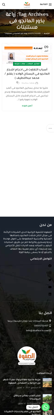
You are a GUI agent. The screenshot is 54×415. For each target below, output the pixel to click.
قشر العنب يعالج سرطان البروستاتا (27, 397)
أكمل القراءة (27, 106)
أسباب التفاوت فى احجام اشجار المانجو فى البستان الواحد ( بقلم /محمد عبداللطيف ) (27, 73)
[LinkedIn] (50, 295)
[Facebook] (50, 267)
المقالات (30, 63)
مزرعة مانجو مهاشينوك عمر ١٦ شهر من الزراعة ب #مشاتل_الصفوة (21, 381)
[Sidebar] (50, 128)
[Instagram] (50, 274)
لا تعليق (20, 387)
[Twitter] (50, 281)
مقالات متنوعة (20, 63)
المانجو (36, 63)
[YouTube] (50, 288)
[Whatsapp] (46, 407)
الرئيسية (47, 33)
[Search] (4, 4)
